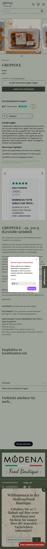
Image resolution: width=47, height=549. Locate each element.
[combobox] (15, 283)
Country (13, 279)
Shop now (31, 288)
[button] (36, 259)
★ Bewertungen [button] (44, 277)
